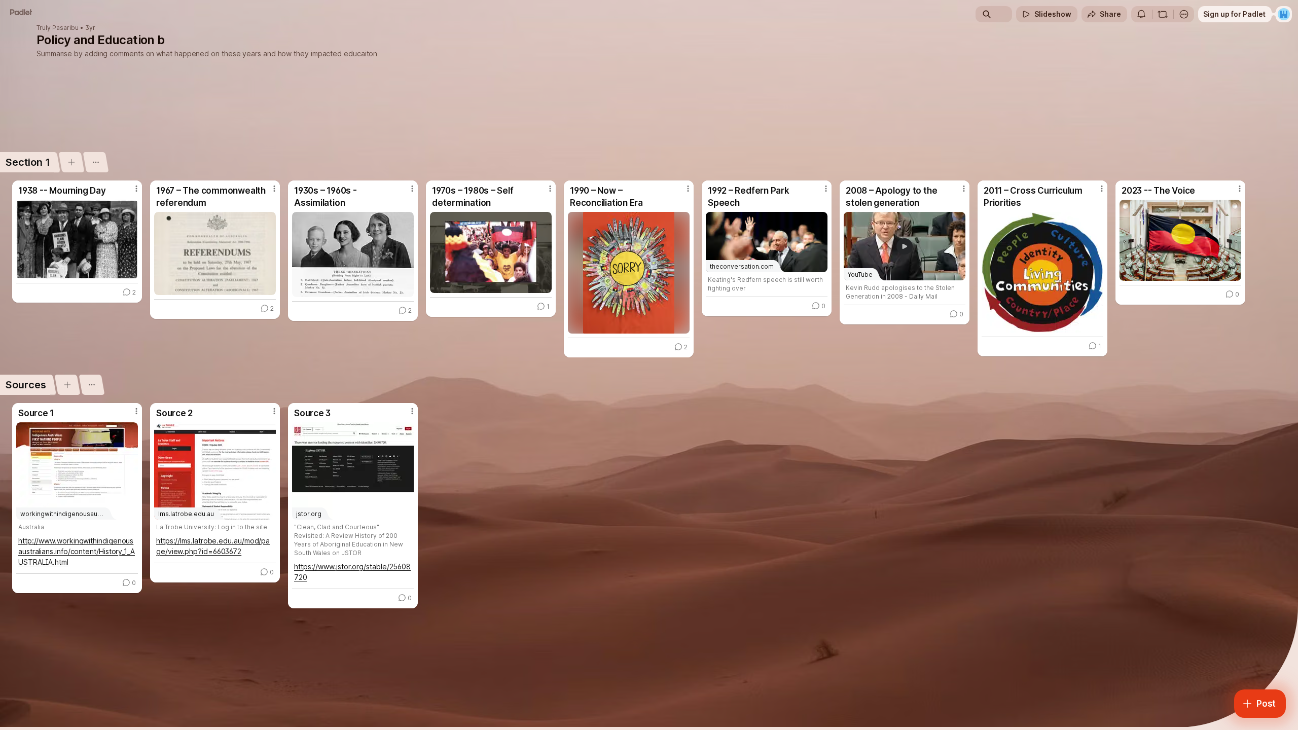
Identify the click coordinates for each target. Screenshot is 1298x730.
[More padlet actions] (1184, 14)
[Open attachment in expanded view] (77, 239)
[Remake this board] (1162, 14)
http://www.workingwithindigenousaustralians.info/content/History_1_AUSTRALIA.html (76, 551)
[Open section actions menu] (96, 162)
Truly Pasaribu (58, 27)
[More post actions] (136, 188)
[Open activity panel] (1141, 14)
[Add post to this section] (71, 162)
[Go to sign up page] (1284, 14)
